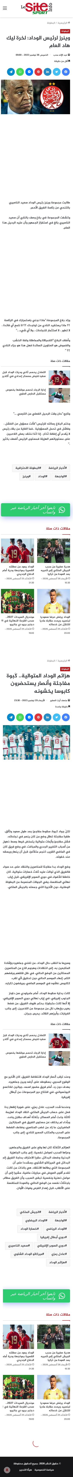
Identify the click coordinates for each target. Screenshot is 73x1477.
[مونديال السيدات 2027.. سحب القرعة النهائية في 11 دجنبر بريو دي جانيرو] (17, 601)
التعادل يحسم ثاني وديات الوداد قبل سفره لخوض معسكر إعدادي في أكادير (24, 374)
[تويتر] (57, 72)
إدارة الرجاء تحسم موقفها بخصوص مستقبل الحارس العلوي (26, 392)
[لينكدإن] (47, 72)
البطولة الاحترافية (27, 468)
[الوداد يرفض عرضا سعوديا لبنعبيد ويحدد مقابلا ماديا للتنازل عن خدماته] (53, 601)
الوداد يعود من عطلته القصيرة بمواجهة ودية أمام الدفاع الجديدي (18, 570)
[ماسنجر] (29, 72)
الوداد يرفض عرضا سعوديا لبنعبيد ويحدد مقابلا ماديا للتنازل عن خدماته (55, 621)
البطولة (51, 23)
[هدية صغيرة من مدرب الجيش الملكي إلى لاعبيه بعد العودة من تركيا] (53, 551)
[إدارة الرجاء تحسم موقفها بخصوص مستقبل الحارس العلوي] (59, 395)
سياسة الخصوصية (44, 1470)
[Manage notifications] (7, 1470)
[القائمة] (5, 10)
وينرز (26, 476)
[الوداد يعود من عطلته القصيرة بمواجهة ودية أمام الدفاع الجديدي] (17, 551)
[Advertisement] (36, 156)
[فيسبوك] (66, 72)
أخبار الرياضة (56, 468)
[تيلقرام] (11, 72)
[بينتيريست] (38, 72)
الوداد (42, 476)
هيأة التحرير (25, 1470)
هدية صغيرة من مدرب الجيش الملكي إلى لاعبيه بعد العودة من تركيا (55, 570)
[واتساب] (20, 72)
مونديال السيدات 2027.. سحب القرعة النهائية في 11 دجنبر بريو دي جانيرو (17, 621)
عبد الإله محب (60, 55)
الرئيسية (63, 23)
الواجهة (60, 476)
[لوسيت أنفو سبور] (36, 8)
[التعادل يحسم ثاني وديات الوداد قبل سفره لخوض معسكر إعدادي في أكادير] (59, 377)
